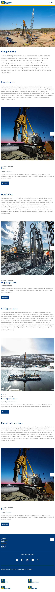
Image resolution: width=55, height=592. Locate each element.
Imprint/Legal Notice (21, 569)
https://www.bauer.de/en (4, 580)
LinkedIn (27, 560)
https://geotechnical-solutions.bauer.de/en (33, 581)
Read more (5, 183)
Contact (3, 547)
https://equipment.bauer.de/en (5, 586)
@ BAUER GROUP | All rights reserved (8, 569)
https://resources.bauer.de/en (32, 586)
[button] (3, 134)
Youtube (32, 560)
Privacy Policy (29, 569)
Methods (3, 541)
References (4, 543)
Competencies (4, 540)
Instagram (17, 560)
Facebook (22, 560)
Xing (38, 560)
